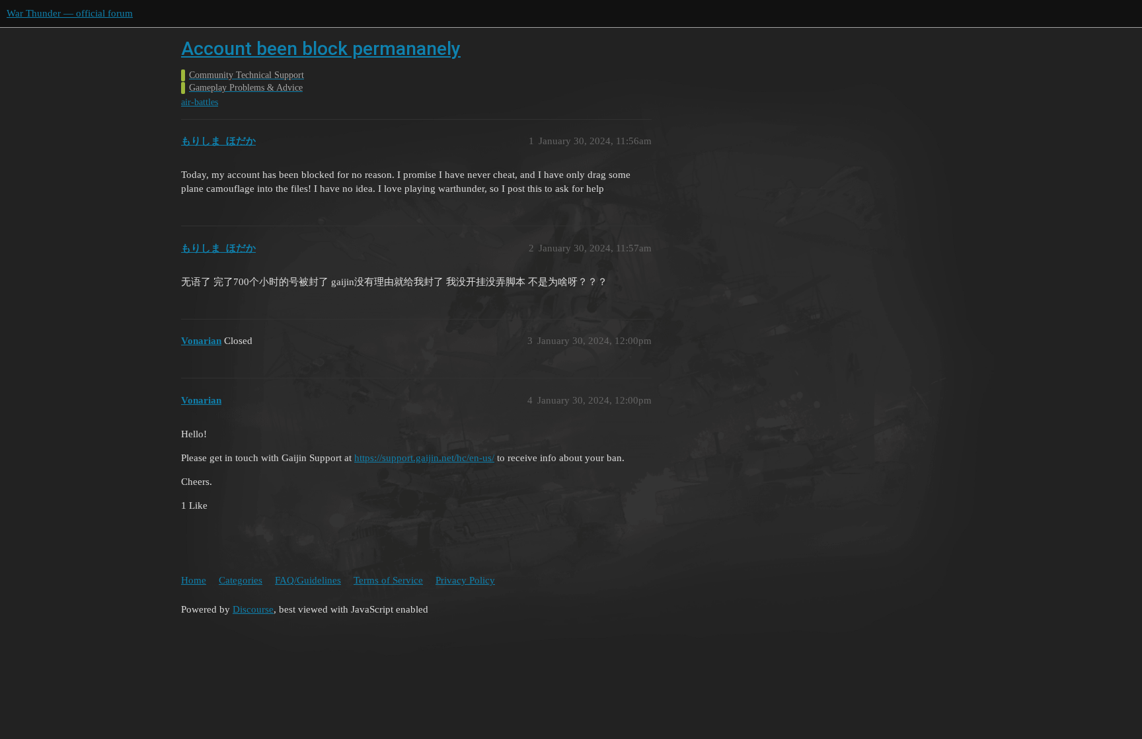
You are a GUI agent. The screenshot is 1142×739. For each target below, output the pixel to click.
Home (193, 580)
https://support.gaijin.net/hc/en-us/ (424, 458)
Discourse (253, 609)
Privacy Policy (465, 580)
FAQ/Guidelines (308, 580)
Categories (240, 580)
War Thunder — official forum (70, 13)
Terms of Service (388, 580)
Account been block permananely (321, 49)
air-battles (199, 102)
